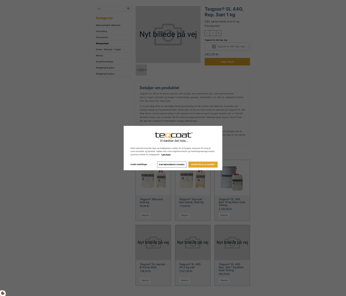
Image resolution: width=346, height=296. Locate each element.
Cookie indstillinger (138, 164)
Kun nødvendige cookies (171, 164)
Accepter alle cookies (203, 164)
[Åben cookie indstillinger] (3, 293)
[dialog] (173, 148)
